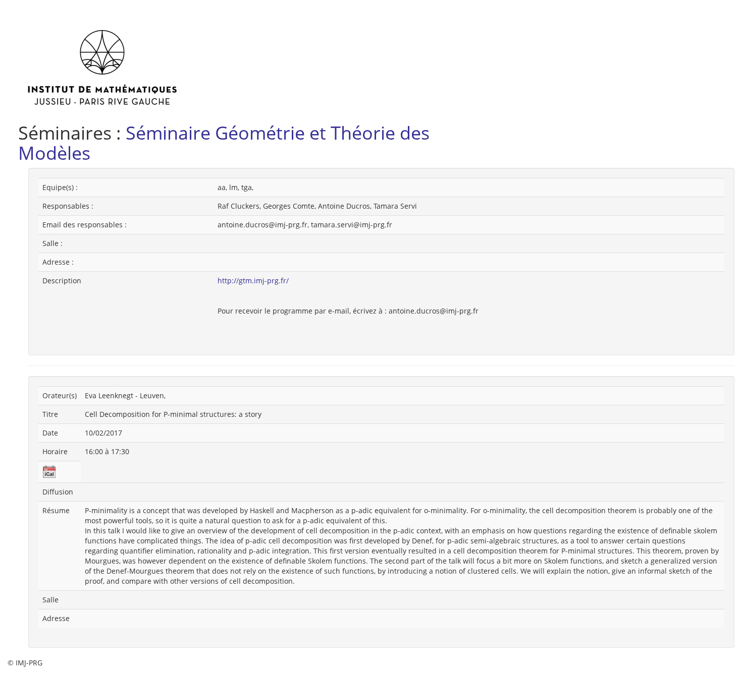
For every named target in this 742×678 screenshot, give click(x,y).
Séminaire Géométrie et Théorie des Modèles (224, 142)
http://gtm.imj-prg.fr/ (253, 280)
